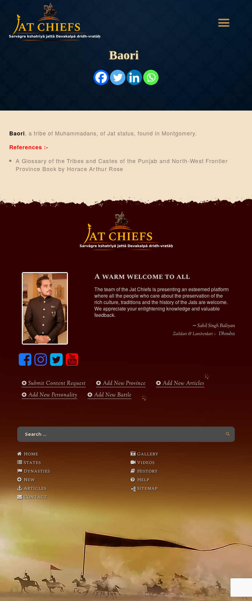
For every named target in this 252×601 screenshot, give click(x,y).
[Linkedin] (134, 77)
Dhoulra (227, 334)
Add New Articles (182, 383)
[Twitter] (117, 77)
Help (143, 479)
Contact (35, 497)
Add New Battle (112, 395)
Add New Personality (52, 395)
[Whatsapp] (151, 77)
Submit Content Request (56, 383)
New (29, 479)
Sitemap (147, 488)
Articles (35, 488)
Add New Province (123, 383)
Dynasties (37, 471)
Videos (146, 462)
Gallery (147, 454)
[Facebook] (101, 77)
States (32, 462)
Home (31, 454)
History (147, 471)
